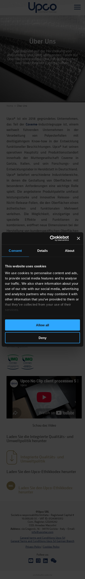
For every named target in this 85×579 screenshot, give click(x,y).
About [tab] (70, 250)
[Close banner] (78, 238)
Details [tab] (42, 250)
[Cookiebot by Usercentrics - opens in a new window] (51, 238)
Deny (42, 338)
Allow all (42, 325)
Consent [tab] (15, 250)
